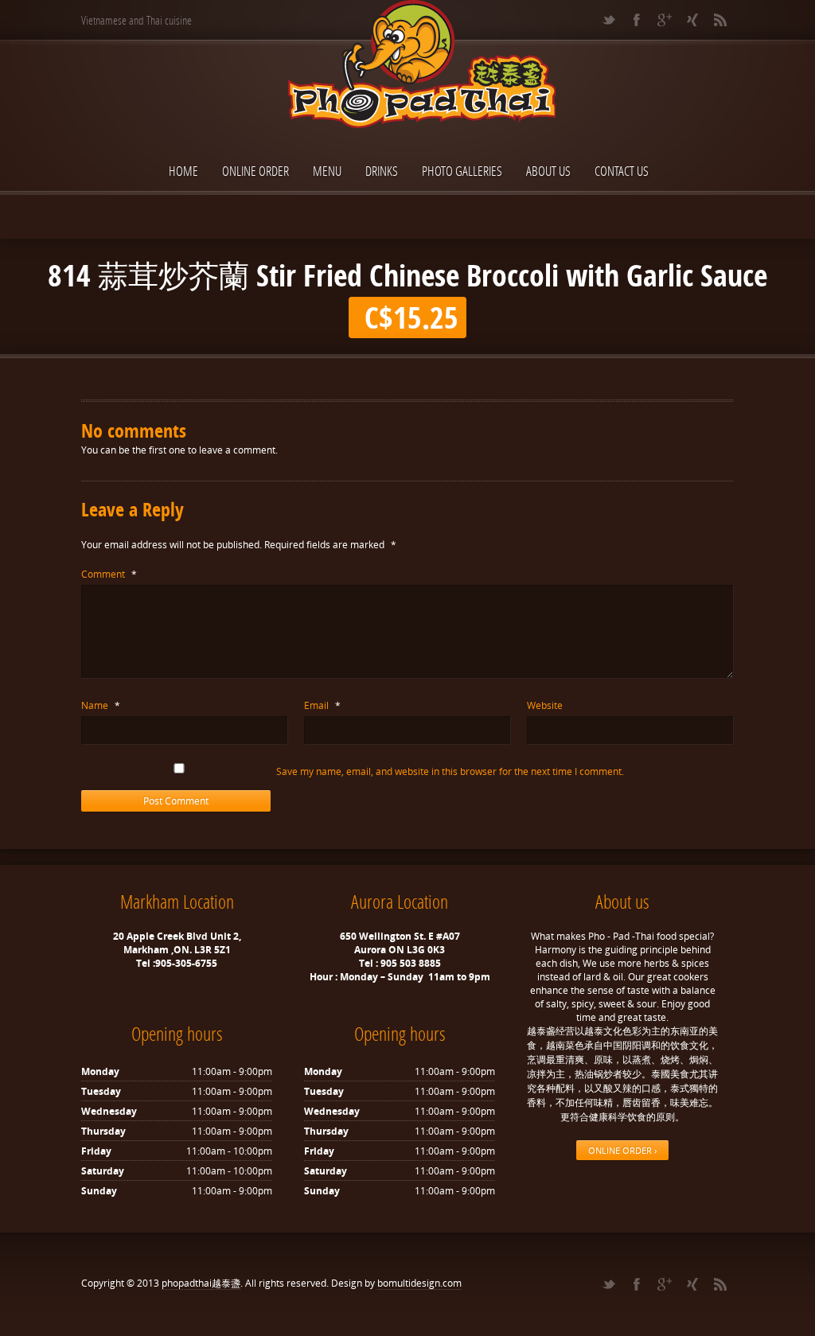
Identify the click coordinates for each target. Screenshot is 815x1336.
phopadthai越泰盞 (201, 1283)
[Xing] (692, 20)
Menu (327, 171)
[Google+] (664, 20)
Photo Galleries (462, 171)
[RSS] (720, 20)
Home (183, 171)
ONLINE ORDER (255, 171)
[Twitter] (608, 20)
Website (545, 705)
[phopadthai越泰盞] (407, 65)
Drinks (381, 171)
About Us (548, 171)
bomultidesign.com (419, 1283)
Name (100, 705)
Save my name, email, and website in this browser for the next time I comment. (450, 771)
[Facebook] (636, 20)
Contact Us (622, 171)
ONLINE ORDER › (622, 1150)
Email (322, 705)
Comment (109, 574)
